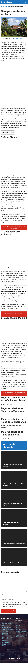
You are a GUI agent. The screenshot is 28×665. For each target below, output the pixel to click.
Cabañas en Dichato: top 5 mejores (13, 563)
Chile (21, 38)
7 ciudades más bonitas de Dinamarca (6, 633)
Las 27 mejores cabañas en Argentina (20, 625)
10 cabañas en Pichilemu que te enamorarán (6, 623)
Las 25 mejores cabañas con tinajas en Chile (21, 631)
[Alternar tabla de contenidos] (11, 132)
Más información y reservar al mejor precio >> (14, 227)
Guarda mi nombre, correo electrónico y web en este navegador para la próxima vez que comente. (15, 604)
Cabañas (7, 6)
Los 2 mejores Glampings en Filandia (6, 644)
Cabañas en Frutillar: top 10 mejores (14, 543)
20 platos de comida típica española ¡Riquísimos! (7, 638)
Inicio (2, 6)
